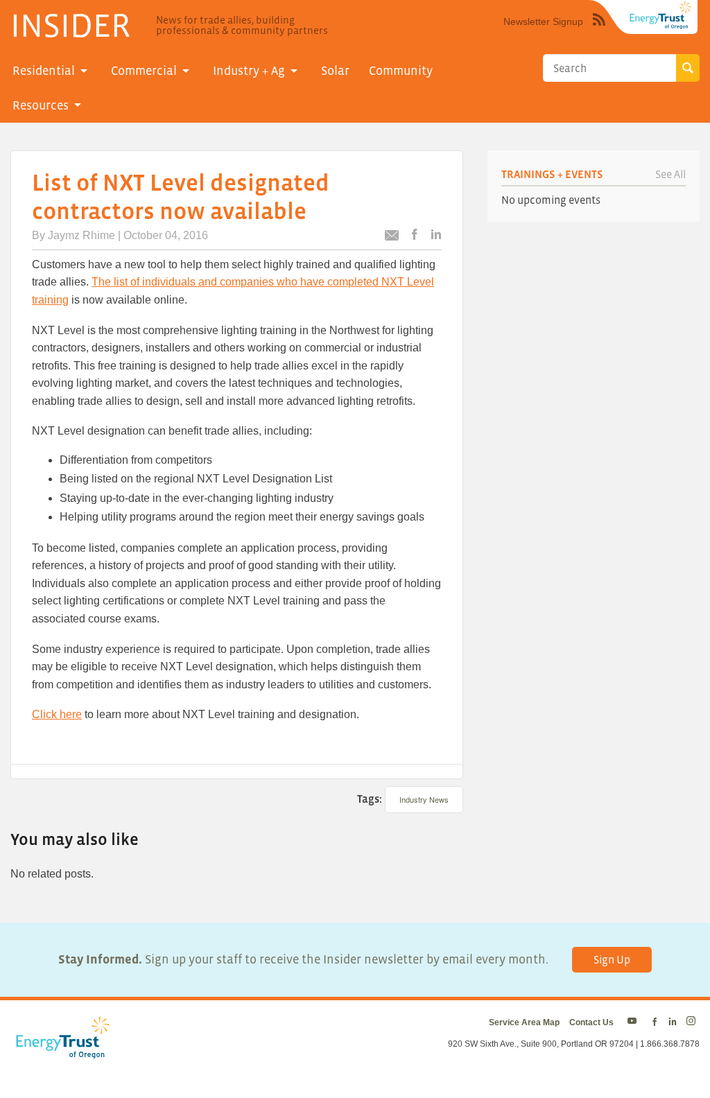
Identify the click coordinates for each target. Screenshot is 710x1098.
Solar (335, 71)
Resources (40, 105)
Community (401, 71)
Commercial (144, 71)
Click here (57, 714)
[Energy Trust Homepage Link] (661, 15)
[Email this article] (392, 237)
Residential (43, 71)
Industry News (424, 799)
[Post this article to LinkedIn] (436, 235)
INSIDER (70, 25)
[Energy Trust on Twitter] (634, 1022)
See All (670, 174)
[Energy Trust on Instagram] (693, 1022)
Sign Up (612, 959)
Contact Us (591, 1022)
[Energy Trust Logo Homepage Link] (60, 1051)
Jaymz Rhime (81, 235)
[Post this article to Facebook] (414, 235)
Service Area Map (524, 1022)
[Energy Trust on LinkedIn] (672, 1022)
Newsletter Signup (543, 21)
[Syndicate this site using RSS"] (599, 29)
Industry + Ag (249, 71)
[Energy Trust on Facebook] (654, 1022)
